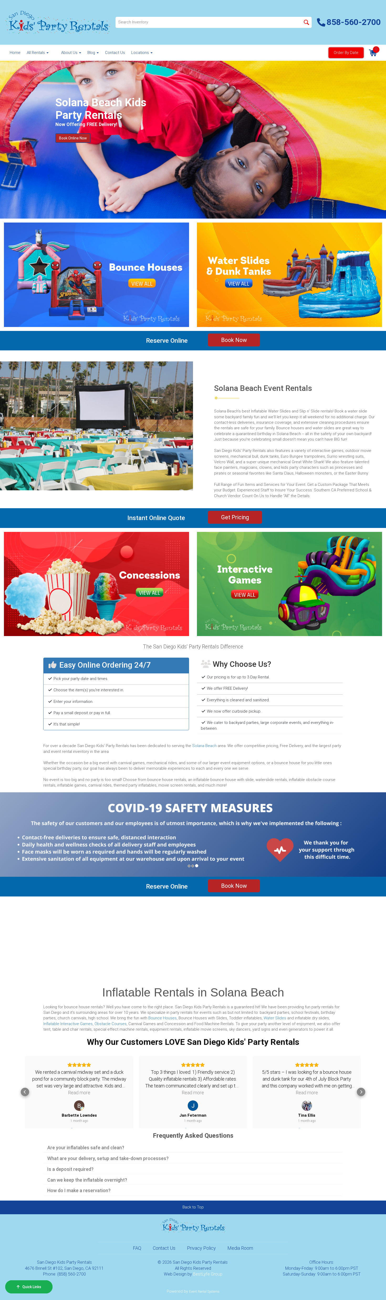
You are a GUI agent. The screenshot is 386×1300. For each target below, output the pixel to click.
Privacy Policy (201, 1248)
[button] (29, 834)
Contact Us (115, 52)
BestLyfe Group (207, 1274)
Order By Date (346, 52)
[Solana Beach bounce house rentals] (96, 275)
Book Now (234, 340)
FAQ (137, 1248)
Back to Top (193, 1207)
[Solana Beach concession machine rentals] (96, 584)
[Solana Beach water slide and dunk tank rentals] (289, 275)
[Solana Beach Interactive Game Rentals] (289, 584)
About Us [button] (70, 52)
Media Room (240, 1248)
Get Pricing (235, 517)
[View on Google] (79, 1105)
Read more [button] (79, 1092)
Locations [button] (140, 52)
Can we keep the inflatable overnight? (87, 1180)
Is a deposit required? (70, 1169)
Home (15, 52)
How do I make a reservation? (79, 1190)
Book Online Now (73, 138)
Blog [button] (91, 52)
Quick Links (31, 1287)
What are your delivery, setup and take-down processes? (108, 1158)
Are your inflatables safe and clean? (85, 1147)
